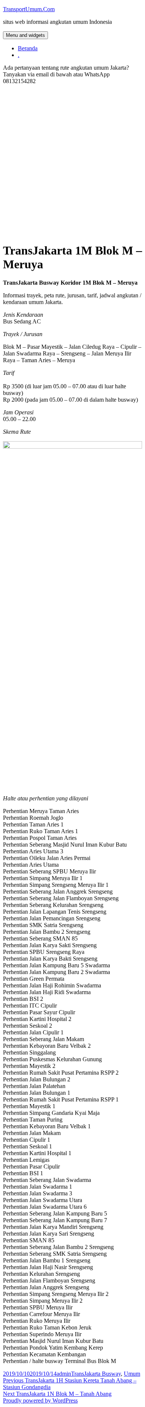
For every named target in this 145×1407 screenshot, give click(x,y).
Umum (132, 1373)
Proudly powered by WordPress (40, 1400)
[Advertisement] (72, 163)
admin (64, 1373)
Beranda (28, 48)
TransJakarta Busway (96, 1373)
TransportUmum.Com (29, 9)
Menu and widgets (25, 35)
